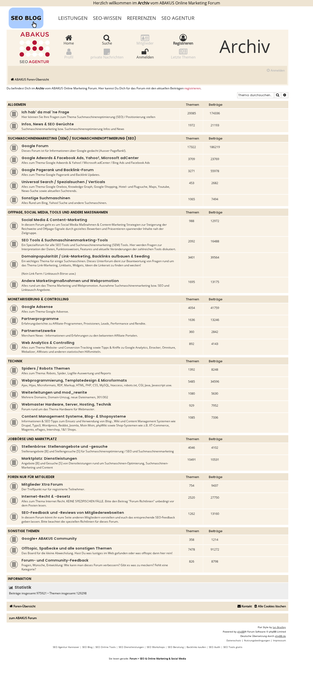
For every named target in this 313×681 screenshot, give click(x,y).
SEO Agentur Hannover (66, 647)
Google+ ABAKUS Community (49, 538)
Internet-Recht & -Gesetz (46, 496)
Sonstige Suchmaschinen (46, 198)
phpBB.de (280, 636)
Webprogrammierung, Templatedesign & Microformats (74, 380)
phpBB (241, 631)
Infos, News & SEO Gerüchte (48, 124)
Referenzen (141, 18)
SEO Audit (214, 647)
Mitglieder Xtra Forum (42, 484)
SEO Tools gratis (232, 647)
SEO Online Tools (105, 647)
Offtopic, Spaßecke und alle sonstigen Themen (67, 548)
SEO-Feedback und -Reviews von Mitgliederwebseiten (73, 512)
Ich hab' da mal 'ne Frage (45, 112)
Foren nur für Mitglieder (31, 477)
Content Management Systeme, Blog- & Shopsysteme (74, 416)
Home (69, 43)
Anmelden (145, 57)
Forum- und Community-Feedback (55, 560)
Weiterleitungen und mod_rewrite (54, 392)
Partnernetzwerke (39, 330)
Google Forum (35, 145)
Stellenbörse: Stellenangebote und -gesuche (65, 446)
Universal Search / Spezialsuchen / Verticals (63, 181)
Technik (15, 361)
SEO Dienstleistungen (131, 647)
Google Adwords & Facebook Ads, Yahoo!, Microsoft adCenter (80, 157)
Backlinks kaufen (196, 647)
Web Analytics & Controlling (48, 342)
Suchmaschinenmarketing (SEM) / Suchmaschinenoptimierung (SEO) (72, 138)
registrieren (192, 88)
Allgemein (17, 104)
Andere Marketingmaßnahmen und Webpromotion (70, 280)
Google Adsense (37, 306)
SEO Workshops (156, 647)
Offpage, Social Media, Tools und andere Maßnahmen (58, 212)
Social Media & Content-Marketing (54, 219)
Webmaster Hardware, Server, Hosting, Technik (66, 404)
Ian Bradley (279, 627)
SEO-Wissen (107, 18)
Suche (107, 43)
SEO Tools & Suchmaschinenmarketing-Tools (65, 240)
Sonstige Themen (23, 531)
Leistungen (73, 18)
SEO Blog (87, 647)
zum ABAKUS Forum (23, 618)
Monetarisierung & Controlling (38, 299)
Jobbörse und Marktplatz (32, 439)
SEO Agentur (177, 18)
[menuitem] (275, 70)
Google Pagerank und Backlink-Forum (58, 169)
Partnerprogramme (40, 318)
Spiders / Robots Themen (46, 368)
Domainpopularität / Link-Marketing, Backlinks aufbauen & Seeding (86, 256)
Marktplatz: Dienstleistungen (49, 458)
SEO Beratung (176, 647)
